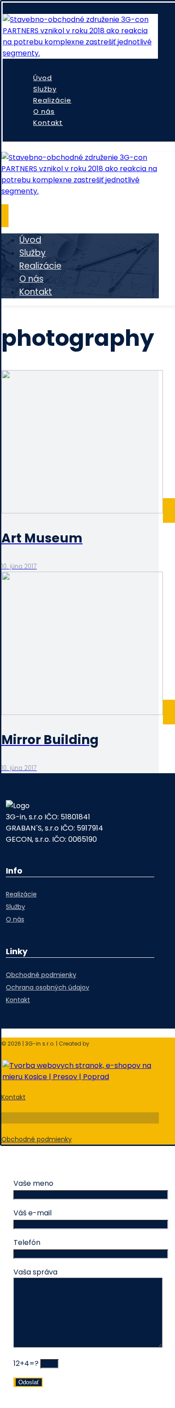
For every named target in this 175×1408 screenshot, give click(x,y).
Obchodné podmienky (41, 974)
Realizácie (21, 894)
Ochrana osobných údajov (47, 987)
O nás (15, 919)
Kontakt (18, 999)
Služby (15, 906)
